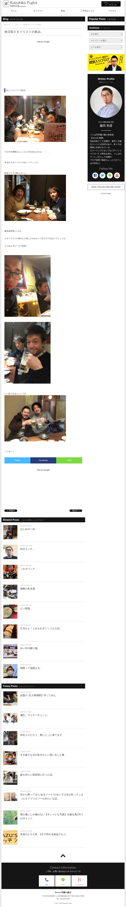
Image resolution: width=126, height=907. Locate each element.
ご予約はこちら (87, 11)
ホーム (14, 11)
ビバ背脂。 (26, 608)
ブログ (17, 24)
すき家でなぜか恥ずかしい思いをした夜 (42, 754)
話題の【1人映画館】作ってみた (38, 695)
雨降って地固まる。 (31, 668)
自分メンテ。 (27, 549)
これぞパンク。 (28, 568)
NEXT (75, 511)
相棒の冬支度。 (28, 588)
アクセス (112, 11)
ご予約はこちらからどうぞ (111, 4)
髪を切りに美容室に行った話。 (37, 774)
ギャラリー (38, 11)
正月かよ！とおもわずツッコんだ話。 (41, 628)
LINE (69, 460)
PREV (12, 511)
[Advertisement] (43, 61)
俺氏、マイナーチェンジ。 (35, 715)
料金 (63, 11)
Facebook (43, 460)
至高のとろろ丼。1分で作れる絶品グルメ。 (44, 834)
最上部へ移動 (63, 856)
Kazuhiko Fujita (67, 903)
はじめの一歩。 (28, 529)
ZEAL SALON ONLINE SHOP (106, 187)
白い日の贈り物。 (30, 648)
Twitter (17, 460)
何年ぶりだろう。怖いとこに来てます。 (42, 735)
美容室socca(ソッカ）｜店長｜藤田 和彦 (20, 10)
